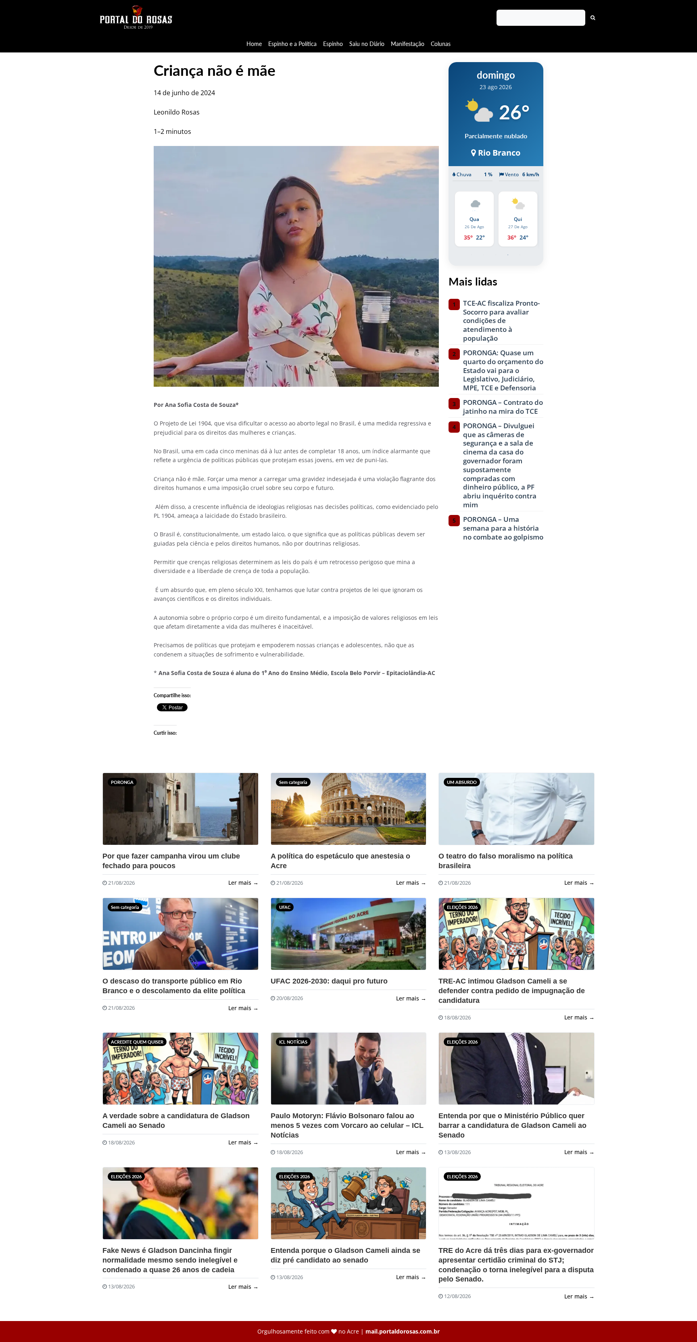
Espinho (333, 43)
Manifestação (407, 43)
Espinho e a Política (292, 43)
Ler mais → (243, 882)
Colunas (441, 43)
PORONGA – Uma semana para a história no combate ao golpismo (503, 528)
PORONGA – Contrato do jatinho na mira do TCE (503, 407)
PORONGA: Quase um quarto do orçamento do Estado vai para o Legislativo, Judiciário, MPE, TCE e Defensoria (503, 370)
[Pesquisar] (593, 17)
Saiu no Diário (366, 43)
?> (118, 812)
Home (254, 43)
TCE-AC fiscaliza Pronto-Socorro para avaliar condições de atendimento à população (501, 321)
